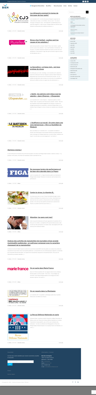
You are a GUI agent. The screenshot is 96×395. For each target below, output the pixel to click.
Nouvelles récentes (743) (75, 76)
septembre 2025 (74, 43)
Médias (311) (73, 72)
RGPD (72, 22)
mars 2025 (73, 53)
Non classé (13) (73, 74)
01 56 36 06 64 (47, 361)
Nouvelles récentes (21, 31)
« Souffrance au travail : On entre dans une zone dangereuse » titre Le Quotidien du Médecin (46, 125)
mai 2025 (72, 49)
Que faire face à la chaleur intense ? (77, 32)
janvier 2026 (73, 41)
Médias (19, 183)
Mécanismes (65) (74, 70)
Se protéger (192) (74, 78)
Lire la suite (61, 31)
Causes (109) (73, 60)
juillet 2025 (73, 47)
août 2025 (72, 45)
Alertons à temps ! (15, 150)
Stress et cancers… (74, 29)
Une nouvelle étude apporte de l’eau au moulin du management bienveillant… (78, 18)
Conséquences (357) (74, 62)
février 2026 (73, 39)
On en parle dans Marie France (42, 268)
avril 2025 (72, 51)
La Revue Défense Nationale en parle (44, 315)
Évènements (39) (74, 66)
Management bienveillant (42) (76, 68)
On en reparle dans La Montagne (43, 291)
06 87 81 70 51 (48, 363)
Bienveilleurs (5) (74, 58)
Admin (10, 31)
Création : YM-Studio (24, 382)
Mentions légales (11, 374)
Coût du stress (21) (74, 64)
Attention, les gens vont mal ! (41, 217)
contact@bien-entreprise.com (51, 366)
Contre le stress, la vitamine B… (42, 192)
